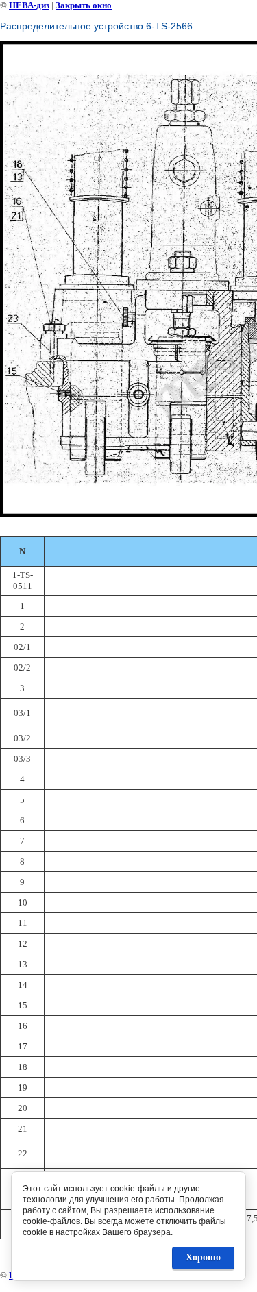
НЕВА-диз (29, 5)
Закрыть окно (84, 5)
